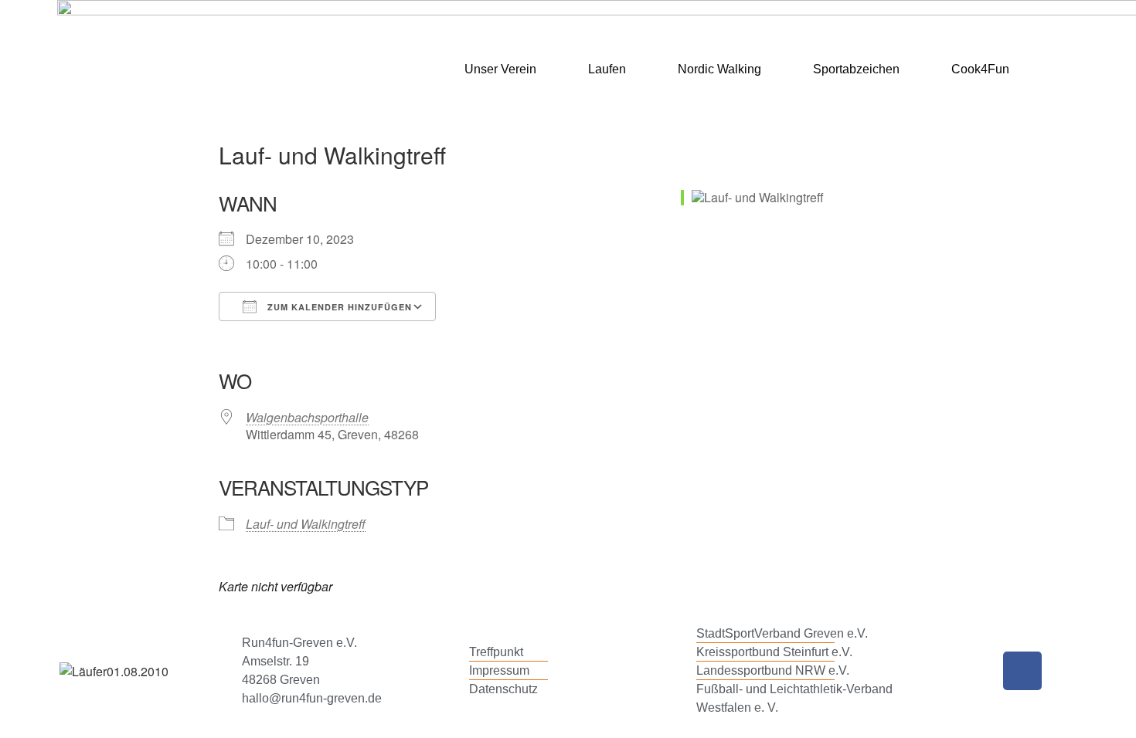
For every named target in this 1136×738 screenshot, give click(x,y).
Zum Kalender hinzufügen (338, 307)
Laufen (607, 69)
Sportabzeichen (856, 69)
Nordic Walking (719, 69)
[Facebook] (1022, 671)
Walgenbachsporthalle (307, 417)
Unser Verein (500, 69)
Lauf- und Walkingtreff (306, 524)
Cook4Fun (980, 69)
